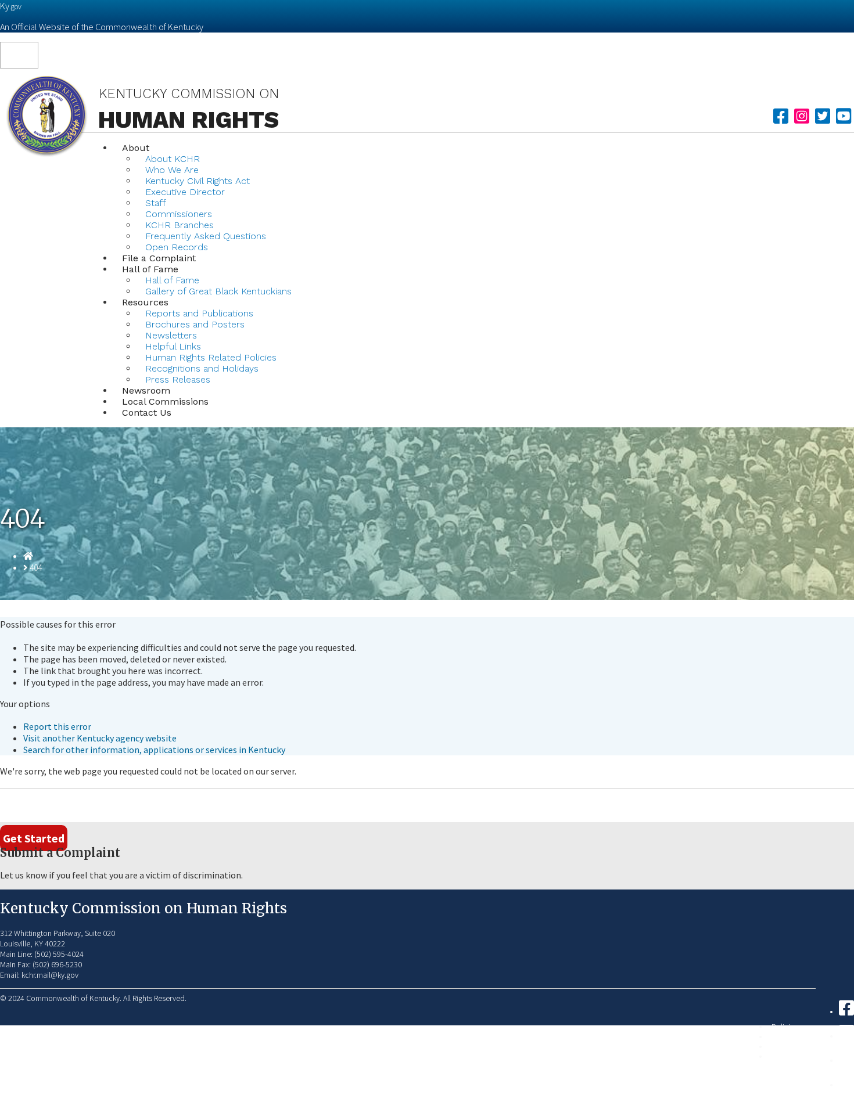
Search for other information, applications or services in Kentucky (154, 749)
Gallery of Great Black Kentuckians (218, 291)
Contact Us (146, 412)
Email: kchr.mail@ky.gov (39, 975)
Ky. (10, 6)
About (135, 147)
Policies (785, 1027)
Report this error (57, 726)
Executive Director (185, 191)
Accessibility (792, 1056)
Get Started (33, 838)
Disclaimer (789, 1046)
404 (36, 567)
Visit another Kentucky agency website (100, 738)
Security (785, 1037)
